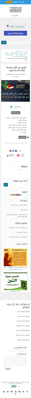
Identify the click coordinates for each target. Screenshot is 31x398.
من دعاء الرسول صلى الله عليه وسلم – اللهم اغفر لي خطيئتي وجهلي (15, 268)
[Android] (3, 391)
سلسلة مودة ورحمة (22, 232)
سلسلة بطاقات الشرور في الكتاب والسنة (16, 56)
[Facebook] (24, 170)
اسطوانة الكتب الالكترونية (23, 326)
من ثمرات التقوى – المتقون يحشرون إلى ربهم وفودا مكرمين (16, 215)
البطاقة (24, 166)
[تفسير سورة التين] (15, 282)
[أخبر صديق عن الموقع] (10, 155)
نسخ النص (23, 137)
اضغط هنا (15, 76)
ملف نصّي (16, 113)
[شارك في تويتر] (13, 151)
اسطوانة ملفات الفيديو (24, 316)
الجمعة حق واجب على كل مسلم (19, 205)
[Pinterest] (18, 170)
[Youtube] (19, 391)
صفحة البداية (18, 51)
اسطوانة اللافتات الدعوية (23, 330)
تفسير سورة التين (15, 291)
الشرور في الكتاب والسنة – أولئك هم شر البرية (16, 69)
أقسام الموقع (14, 53)
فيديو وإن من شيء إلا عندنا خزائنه (18, 227)
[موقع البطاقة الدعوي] (15, 10)
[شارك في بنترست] (11, 151)
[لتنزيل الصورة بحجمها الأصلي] (11, 107)
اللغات (25, 53)
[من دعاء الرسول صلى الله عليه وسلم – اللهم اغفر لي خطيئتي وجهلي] (15, 258)
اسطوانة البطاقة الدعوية (23, 321)
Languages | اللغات (16, 26)
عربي (21, 53)
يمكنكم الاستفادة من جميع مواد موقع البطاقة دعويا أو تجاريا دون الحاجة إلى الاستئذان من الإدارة (15, 382)
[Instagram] (20, 170)
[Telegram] (15, 391)
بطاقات (7, 53)
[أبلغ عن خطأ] (20, 155)
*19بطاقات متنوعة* (20, 55)
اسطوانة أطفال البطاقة (23, 340)
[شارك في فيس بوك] (16, 151)
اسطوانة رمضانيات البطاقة (23, 335)
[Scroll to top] (15, 393)
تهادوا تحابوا (24, 210)
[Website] (26, 170)
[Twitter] (22, 170)
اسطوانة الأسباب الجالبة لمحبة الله (18, 237)
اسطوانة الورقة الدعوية (23, 311)
